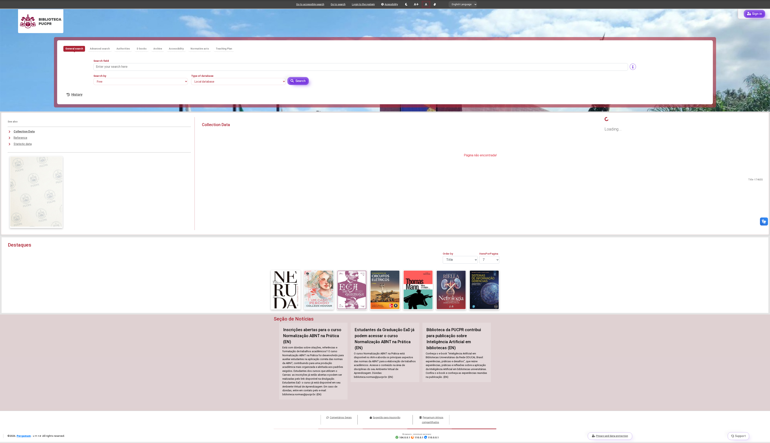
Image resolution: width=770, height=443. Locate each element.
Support (740, 436)
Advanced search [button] (100, 48)
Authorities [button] (123, 48)
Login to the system (363, 4)
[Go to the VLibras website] (434, 4)
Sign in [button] (757, 14)
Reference (20, 137)
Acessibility (391, 4)
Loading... (613, 129)
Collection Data (24, 131)
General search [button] (74, 48)
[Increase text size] (416, 4)
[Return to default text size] (426, 4)
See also (13, 121)
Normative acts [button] (199, 48)
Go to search (338, 4)
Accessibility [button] (176, 48)
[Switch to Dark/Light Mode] (406, 4)
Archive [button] (157, 48)
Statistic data (23, 144)
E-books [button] (142, 48)
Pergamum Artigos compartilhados (432, 420)
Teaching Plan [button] (224, 48)
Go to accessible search (310, 4)
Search (300, 81)
